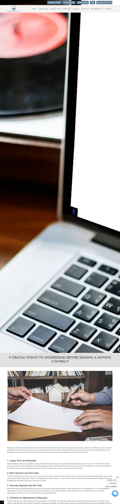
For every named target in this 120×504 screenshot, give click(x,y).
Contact (108, 9)
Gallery (76, 9)
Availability (69, 2)
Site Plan (85, 9)
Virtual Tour (54, 2)
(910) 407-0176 (105, 2)
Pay (92, 2)
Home (34, 9)
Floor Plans (43, 9)
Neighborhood (97, 9)
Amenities (67, 9)
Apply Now (82, 2)
